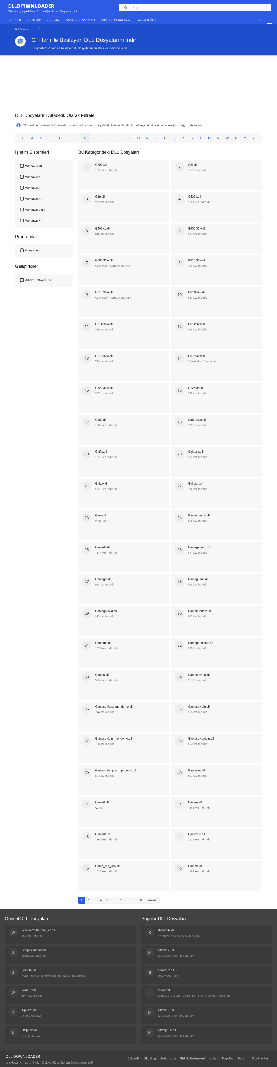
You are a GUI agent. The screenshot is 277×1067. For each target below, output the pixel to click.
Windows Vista (35, 209)
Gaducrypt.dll (197, 419)
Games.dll (102, 674)
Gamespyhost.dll (199, 674)
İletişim (243, 1058)
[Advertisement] (138, 82)
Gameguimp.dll (198, 579)
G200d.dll (101, 164)
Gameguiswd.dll (106, 611)
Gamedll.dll (102, 547)
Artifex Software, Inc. (39, 280)
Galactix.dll (195, 451)
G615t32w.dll (197, 356)
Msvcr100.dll (166, 1010)
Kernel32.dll (166, 930)
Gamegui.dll (103, 579)
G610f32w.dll (197, 260)
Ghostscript (32, 250)
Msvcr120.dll (166, 950)
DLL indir (14, 20)
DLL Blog (53, 20)
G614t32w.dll (197, 324)
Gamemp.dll (103, 643)
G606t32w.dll (104, 260)
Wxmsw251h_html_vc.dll (38, 930)
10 (140, 900)
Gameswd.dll (197, 770)
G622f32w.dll (104, 387)
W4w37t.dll (29, 990)
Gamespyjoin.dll (199, 706)
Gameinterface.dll (200, 611)
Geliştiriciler (147, 20)
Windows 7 (32, 177)
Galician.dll (195, 483)
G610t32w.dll (104, 292)
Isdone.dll (164, 990)
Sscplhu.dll (29, 970)
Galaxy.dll (101, 483)
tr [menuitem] (269, 20)
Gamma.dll (195, 866)
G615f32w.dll (104, 356)
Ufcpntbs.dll (29, 1030)
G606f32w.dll (197, 228)
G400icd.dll (102, 228)
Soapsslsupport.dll (34, 950)
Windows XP (34, 220)
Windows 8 (32, 188)
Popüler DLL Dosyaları (116, 20)
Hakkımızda (168, 1058)
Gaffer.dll (101, 451)
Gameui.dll (195, 802)
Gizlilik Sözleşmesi (192, 1058)
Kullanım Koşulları (221, 1058)
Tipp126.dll (29, 1010)
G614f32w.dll (104, 324)
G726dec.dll (196, 387)
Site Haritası (260, 1058)
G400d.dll (194, 196)
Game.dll (101, 515)
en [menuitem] (260, 20)
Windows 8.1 (34, 198)
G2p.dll (100, 196)
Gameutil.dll (103, 834)
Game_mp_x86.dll (107, 866)
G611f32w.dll (196, 292)
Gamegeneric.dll (199, 547)
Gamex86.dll (196, 834)
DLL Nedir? (34, 20)
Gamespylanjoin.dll (201, 738)
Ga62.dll (100, 419)
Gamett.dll (102, 802)
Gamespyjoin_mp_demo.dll (113, 738)
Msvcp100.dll (167, 1030)
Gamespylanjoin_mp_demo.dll (115, 770)
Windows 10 (33, 166)
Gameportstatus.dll (200, 643)
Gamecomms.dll (199, 515)
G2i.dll (192, 164)
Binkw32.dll (166, 970)
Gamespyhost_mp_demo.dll (114, 706)
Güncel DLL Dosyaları (79, 20)
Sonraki (151, 900)
